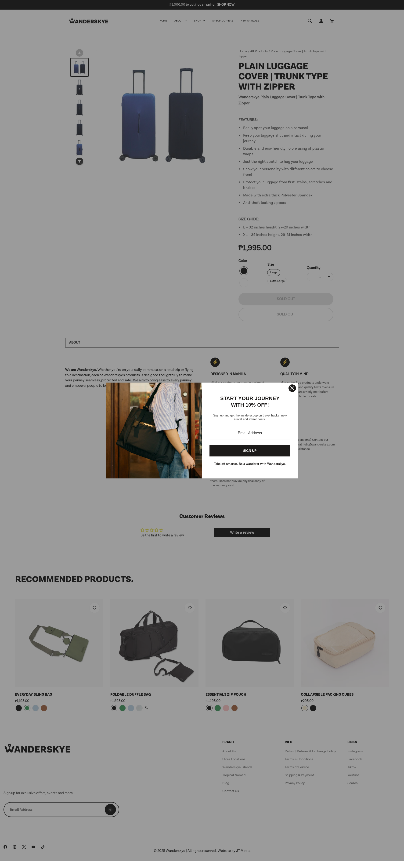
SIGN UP (249, 450)
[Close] (292, 388)
